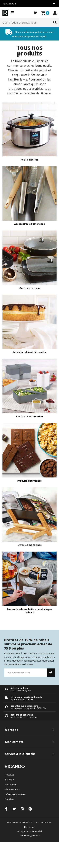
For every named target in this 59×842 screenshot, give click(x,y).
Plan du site (29, 827)
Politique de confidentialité (29, 831)
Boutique (10, 779)
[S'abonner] (51, 672)
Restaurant (11, 784)
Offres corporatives (15, 794)
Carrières (9, 799)
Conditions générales (29, 835)
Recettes (9, 774)
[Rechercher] (55, 22)
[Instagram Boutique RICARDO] (22, 809)
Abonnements (12, 789)
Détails (29, 689)
